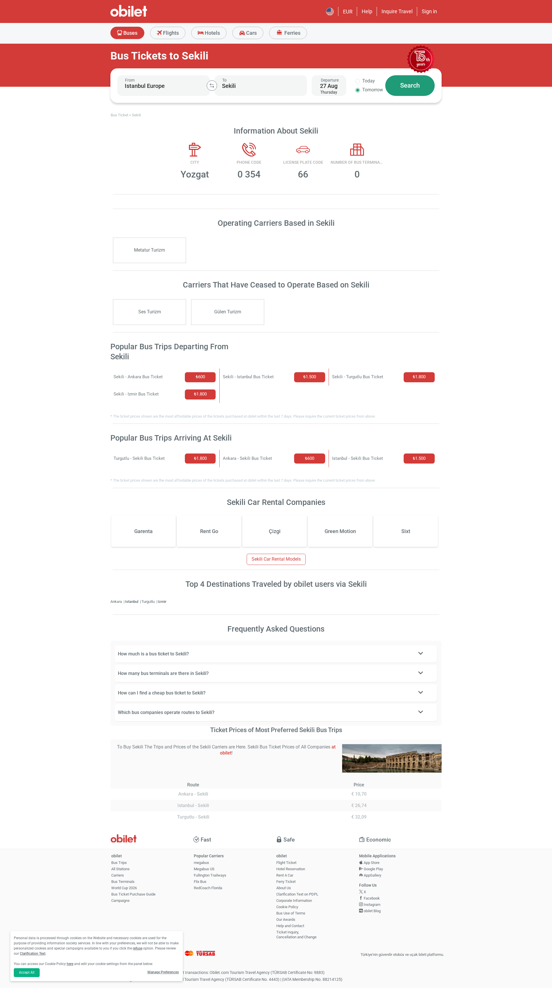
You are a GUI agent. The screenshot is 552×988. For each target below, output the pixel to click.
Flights (170, 33)
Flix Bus (200, 881)
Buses (129, 33)
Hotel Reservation (290, 869)
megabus (201, 862)
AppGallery (372, 875)
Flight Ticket (286, 862)
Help (367, 11)
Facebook (371, 898)
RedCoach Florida (208, 888)
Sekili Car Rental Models (276, 559)
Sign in (429, 11)
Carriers (117, 875)
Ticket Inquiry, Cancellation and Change (296, 934)
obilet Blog (372, 911)
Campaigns (120, 900)
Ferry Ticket (286, 881)
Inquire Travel (397, 11)
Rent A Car (284, 875)
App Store (371, 862)
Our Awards (285, 919)
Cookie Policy (287, 907)
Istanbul (132, 601)
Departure (330, 80)
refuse (137, 948)
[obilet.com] (142, 16)
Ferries (291, 33)
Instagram (371, 904)
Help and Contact (290, 926)
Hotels (212, 33)
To (224, 80)
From (130, 80)
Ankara (116, 601)
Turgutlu (148, 601)
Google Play (373, 869)
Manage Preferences (163, 972)
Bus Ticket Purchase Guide (133, 894)
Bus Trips (119, 862)
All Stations (120, 869)
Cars (251, 33)
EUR (347, 12)
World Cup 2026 (124, 888)
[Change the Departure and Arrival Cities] (212, 85)
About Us (283, 888)
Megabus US (204, 869)
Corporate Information (294, 900)
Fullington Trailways (210, 875)
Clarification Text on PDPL (297, 894)
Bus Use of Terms (290, 913)
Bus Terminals (123, 881)
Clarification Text (32, 954)
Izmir (162, 601)
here (70, 964)
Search (410, 85)
